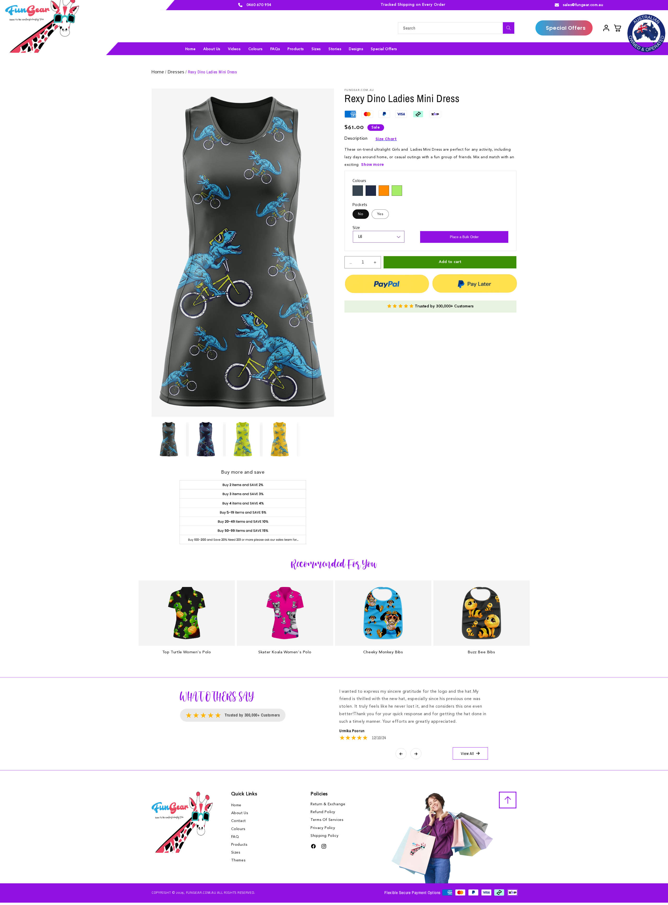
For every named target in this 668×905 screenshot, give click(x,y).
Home (158, 72)
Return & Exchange (328, 804)
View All (467, 753)
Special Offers (566, 28)
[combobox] (456, 28)
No (360, 214)
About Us (239, 813)
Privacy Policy (323, 828)
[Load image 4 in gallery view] (280, 439)
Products (239, 845)
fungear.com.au (201, 893)
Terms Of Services (327, 820)
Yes (380, 214)
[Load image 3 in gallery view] (243, 439)
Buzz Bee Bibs (481, 652)
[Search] (508, 28)
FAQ (235, 837)
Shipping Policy (324, 836)
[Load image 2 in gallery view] (206, 439)
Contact (238, 821)
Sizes (235, 852)
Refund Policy (323, 812)
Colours (238, 829)
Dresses (177, 72)
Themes (238, 860)
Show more (372, 164)
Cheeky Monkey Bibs (383, 652)
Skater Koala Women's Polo (284, 652)
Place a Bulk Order (464, 237)
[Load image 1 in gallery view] (169, 439)
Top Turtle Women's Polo (186, 652)
